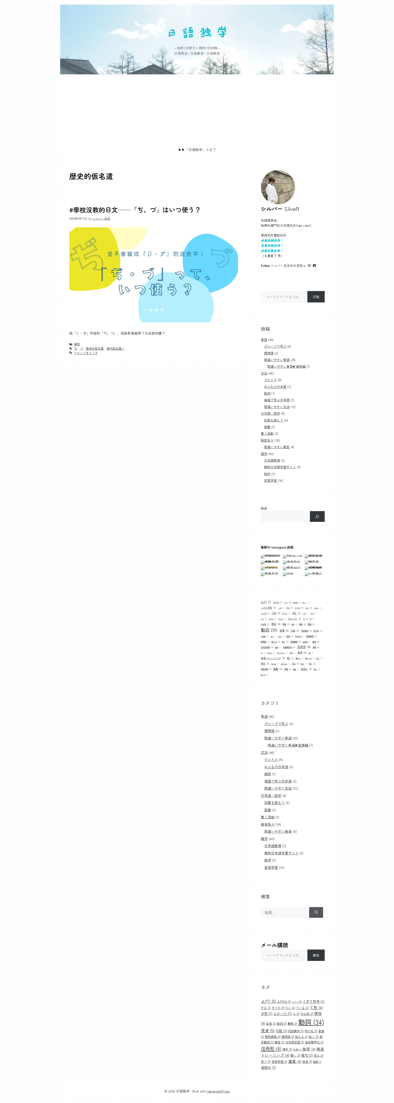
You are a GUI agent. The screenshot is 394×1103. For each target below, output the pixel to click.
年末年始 (299, 636)
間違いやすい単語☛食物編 (286, 366)
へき (305, 613)
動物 (311, 624)
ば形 (296, 613)
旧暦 (278, 647)
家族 (289, 636)
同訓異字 (306, 630)
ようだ (272, 619)
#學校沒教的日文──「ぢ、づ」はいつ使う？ (135, 209)
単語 (264, 339)
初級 (294, 624)
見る (295, 663)
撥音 (315, 641)
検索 (264, 508)
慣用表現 (311, 636)
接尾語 (306, 642)
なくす (286, 613)
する (289, 607)
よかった (294, 618)
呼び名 (318, 630)
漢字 (316, 647)
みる (313, 613)
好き (281, 636)
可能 (295, 630)
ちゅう (317, 608)
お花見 (297, 602)
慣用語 (269, 353)
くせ (281, 608)
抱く (285, 641)
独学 (267, 473)
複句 (265, 663)
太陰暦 (264, 636)
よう (264, 619)
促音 (286, 624)
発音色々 (267, 440)
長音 (287, 669)
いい (287, 602)
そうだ (299, 607)
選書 (277, 669)
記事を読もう (273, 420)
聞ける (299, 658)
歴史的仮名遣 (95, 348)
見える (275, 664)
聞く (290, 658)
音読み (306, 669)
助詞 (267, 393)
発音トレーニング (273, 658)
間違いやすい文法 (277, 406)
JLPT (266, 602)
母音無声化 (289, 647)
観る (304, 664)
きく (305, 602)
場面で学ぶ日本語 (277, 400)
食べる (264, 675)
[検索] (317, 516)
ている (265, 613)
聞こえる (309, 658)
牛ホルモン (282, 653)
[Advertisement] (197, 108)
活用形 (304, 647)
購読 (316, 955)
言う (312, 663)
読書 (267, 426)
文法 (264, 373)
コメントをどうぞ (86, 353)
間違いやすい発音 (277, 447)
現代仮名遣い (115, 348)
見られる (285, 664)
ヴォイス (270, 379)
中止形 (265, 624)
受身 (284, 630)
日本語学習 (267, 647)
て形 (275, 613)
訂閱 (316, 296)
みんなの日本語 (275, 386)
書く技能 (267, 433)
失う (273, 636)
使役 (275, 624)
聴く (319, 658)
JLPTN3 (277, 602)
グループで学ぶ (275, 346)
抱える (275, 641)
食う (317, 669)
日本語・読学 (270, 413)
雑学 (77, 344)
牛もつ (271, 653)
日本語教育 (272, 460)
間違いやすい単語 (277, 359)
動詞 (269, 630)
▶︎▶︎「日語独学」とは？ (197, 149)
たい (308, 607)
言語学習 (270, 480)
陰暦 (296, 669)
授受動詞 (295, 641)
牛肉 (293, 653)
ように (282, 619)
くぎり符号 (268, 607)
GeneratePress (218, 1091)
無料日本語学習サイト (280, 467)
